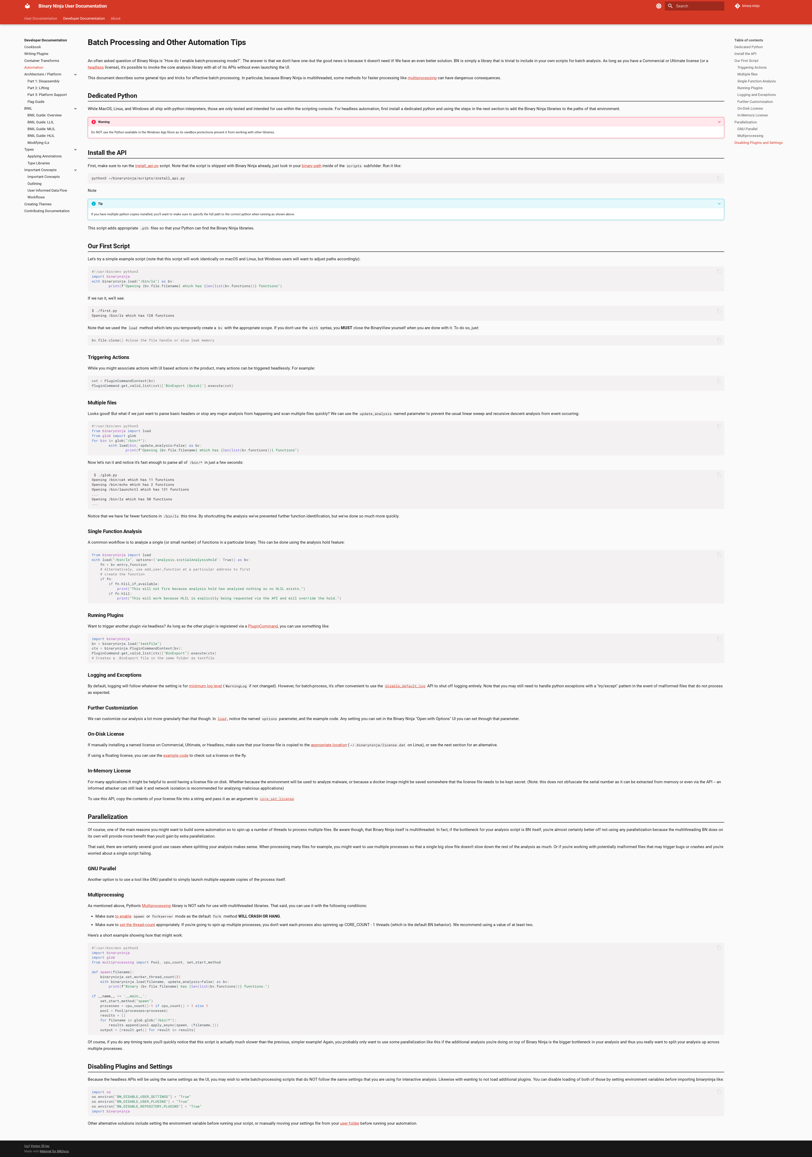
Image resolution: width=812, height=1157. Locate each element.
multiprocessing (422, 77)
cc (27, 1146)
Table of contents (748, 40)
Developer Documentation (84, 18)
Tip (100, 204)
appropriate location (329, 744)
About (116, 18)
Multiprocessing (156, 905)
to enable (123, 916)
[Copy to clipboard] (719, 178)
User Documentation (40, 18)
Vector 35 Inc (40, 1146)
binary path (311, 165)
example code (175, 755)
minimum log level (205, 686)
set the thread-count (137, 924)
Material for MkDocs (54, 1151)
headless (96, 67)
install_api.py (147, 165)
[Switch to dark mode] (659, 6)
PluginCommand (263, 626)
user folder (349, 1123)
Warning (104, 122)
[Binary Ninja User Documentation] (27, 6)
